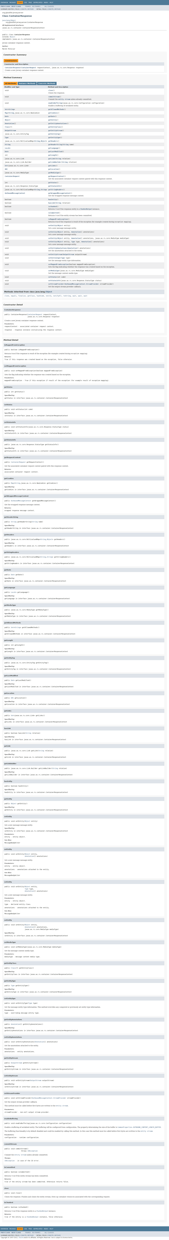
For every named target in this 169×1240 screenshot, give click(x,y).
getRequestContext (56, 176)
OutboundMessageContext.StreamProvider (82, 284)
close (50, 90)
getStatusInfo (54, 186)
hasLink (51, 203)
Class (7, 127)
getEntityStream (55, 130)
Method (31, 9)
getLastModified (55, 151)
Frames (28, 6)
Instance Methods (27, 83)
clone (6, 296)
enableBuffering (55, 103)
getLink (51, 159)
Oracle (21, 1237)
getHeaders (52, 141)
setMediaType (53, 271)
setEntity (52, 225)
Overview (4, 2)
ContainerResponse (12, 68)
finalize (22, 296)
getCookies (52, 113)
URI (6, 169)
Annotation (9, 123)
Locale (7, 148)
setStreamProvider (56, 284)
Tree (30, 2)
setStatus (52, 277)
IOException (32, 1151)
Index (46, 2)
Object (12, 37)
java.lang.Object (9, 20)
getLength (52, 155)
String (11, 109)
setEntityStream (55, 254)
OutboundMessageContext (15, 193)
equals (13, 296)
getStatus (52, 182)
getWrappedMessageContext (59, 193)
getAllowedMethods (56, 109)
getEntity (52, 120)
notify (48, 296)
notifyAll (57, 296)
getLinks (52, 166)
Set (6, 109)
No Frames (36, 6)
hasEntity (52, 199)
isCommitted (53, 213)
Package (12, 2)
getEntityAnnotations (57, 123)
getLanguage (53, 148)
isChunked (52, 206)
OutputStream (10, 130)
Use (25, 2)
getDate (51, 116)
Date (7, 116)
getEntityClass (54, 127)
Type (7, 137)
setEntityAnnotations (57, 248)
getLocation (53, 169)
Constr (23, 9)
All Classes (49, 6)
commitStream (53, 97)
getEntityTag (53, 134)
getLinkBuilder (54, 162)
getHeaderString (55, 144)
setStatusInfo (54, 280)
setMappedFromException (58, 264)
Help (51, 2)
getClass (31, 296)
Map (6, 113)
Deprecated (37, 2)
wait (74, 296)
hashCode (40, 296)
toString (67, 296)
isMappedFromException (58, 219)
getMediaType (53, 173)
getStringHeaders (55, 190)
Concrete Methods (46, 83)
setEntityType (54, 258)
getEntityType (54, 137)
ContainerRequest (28, 68)
